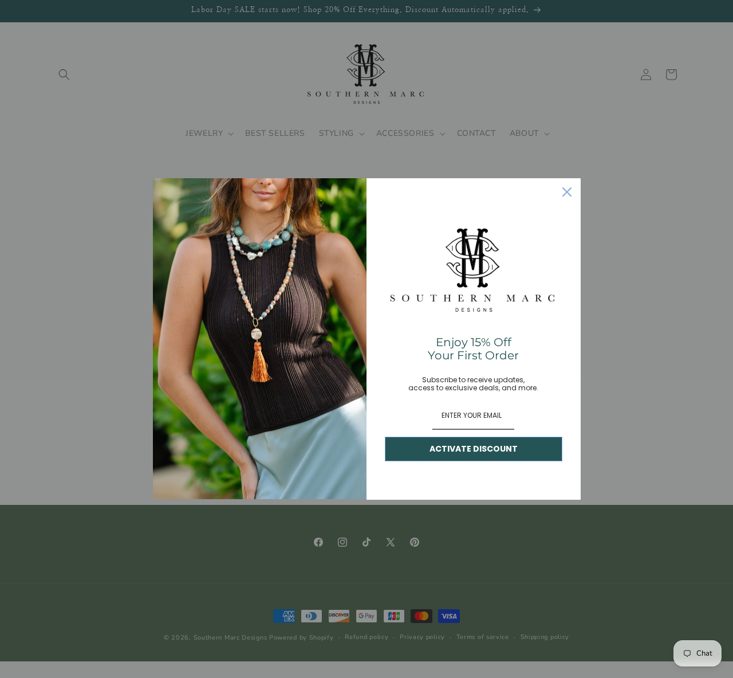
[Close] (567, 192)
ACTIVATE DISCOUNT (473, 448)
